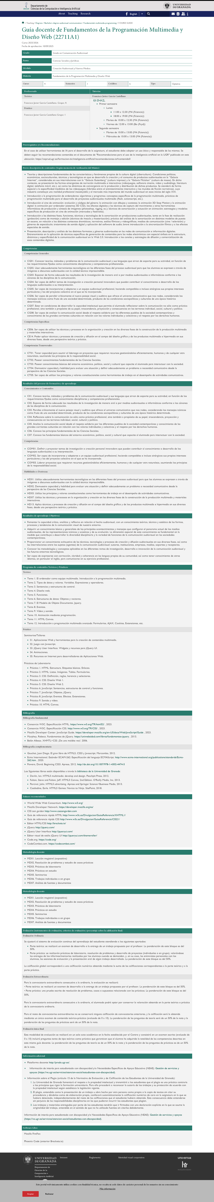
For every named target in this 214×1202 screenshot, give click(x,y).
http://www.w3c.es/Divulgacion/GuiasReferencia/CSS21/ (90, 819)
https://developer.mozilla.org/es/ (76, 806)
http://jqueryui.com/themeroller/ (80, 835)
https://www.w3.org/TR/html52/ (87, 724)
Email (101, 100)
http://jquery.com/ (45, 827)
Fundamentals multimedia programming (100, 23)
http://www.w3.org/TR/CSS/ (82, 728)
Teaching (73, 14)
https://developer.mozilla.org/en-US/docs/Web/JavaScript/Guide (109, 732)
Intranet (63, 1157)
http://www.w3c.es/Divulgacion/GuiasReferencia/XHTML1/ (94, 815)
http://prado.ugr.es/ (58, 1062)
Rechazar (49, 1194)
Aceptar (30, 1194)
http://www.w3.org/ (72, 802)
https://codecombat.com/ (61, 843)
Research (85, 14)
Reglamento (95, 1157)
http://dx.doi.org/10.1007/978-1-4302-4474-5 (101, 764)
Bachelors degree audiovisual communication (63, 23)
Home (23, 23)
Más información (107, 1188)
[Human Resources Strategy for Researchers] (184, 1165)
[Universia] (184, 1158)
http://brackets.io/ (56, 823)
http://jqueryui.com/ (62, 831)
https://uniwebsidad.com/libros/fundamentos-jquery (101, 736)
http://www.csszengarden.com (61, 811)
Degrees (39, 23)
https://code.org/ (47, 839)
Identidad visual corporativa (131, 1157)
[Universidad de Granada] (177, 6)
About (61, 14)
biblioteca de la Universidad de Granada (98, 771)
